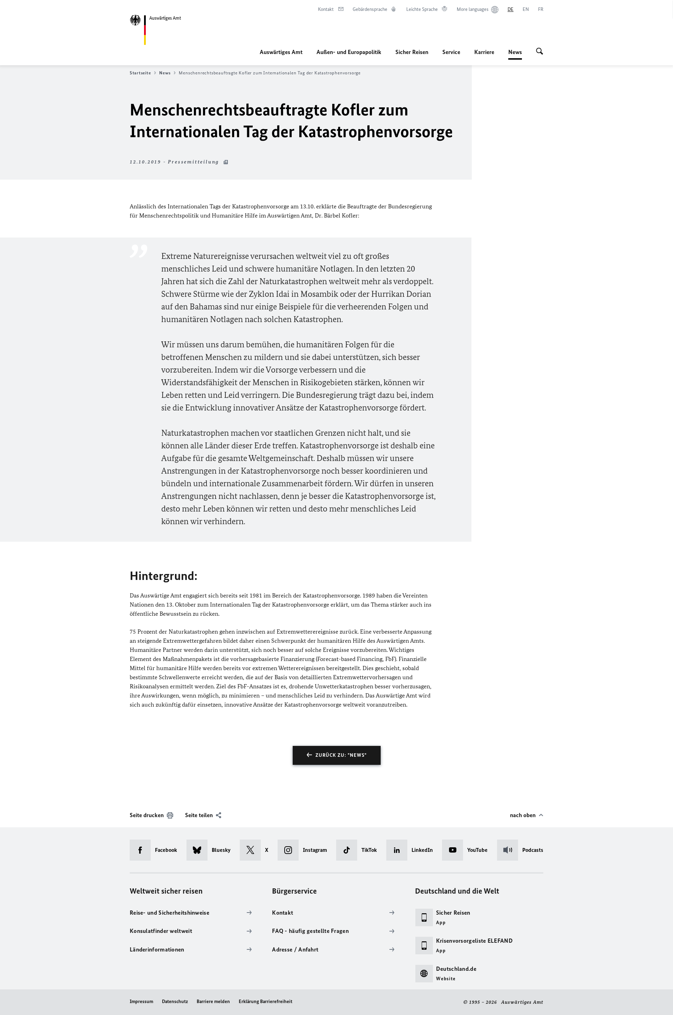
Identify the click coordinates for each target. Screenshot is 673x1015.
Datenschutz (175, 1001)
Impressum (141, 1001)
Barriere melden (213, 1001)
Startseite (140, 72)
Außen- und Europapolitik (349, 51)
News (515, 54)
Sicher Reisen (411, 51)
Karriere (484, 51)
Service (451, 51)
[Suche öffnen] (539, 52)
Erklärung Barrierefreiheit (265, 1001)
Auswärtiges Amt (281, 51)
